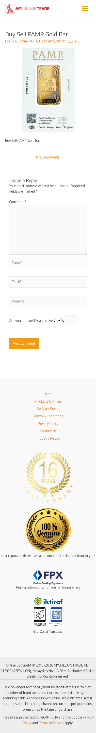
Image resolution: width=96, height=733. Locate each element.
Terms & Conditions (48, 416)
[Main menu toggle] (85, 8)
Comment (17, 202)
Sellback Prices (48, 408)
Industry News (48, 438)
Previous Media (48, 157)
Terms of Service (51, 723)
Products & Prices (48, 401)
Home (48, 394)
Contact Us (48, 431)
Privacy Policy (48, 423)
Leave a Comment (18, 41)
